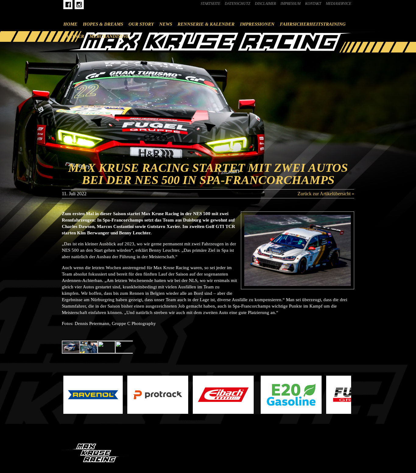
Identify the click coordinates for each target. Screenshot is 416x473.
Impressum (290, 4)
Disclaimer (265, 4)
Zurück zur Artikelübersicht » (326, 193)
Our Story (141, 24)
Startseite (210, 4)
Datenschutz (237, 4)
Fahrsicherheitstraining (313, 24)
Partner (73, 36)
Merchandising (109, 36)
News (165, 24)
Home (70, 24)
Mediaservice (338, 4)
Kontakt (313, 4)
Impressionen (257, 24)
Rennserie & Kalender (206, 24)
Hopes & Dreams (103, 24)
